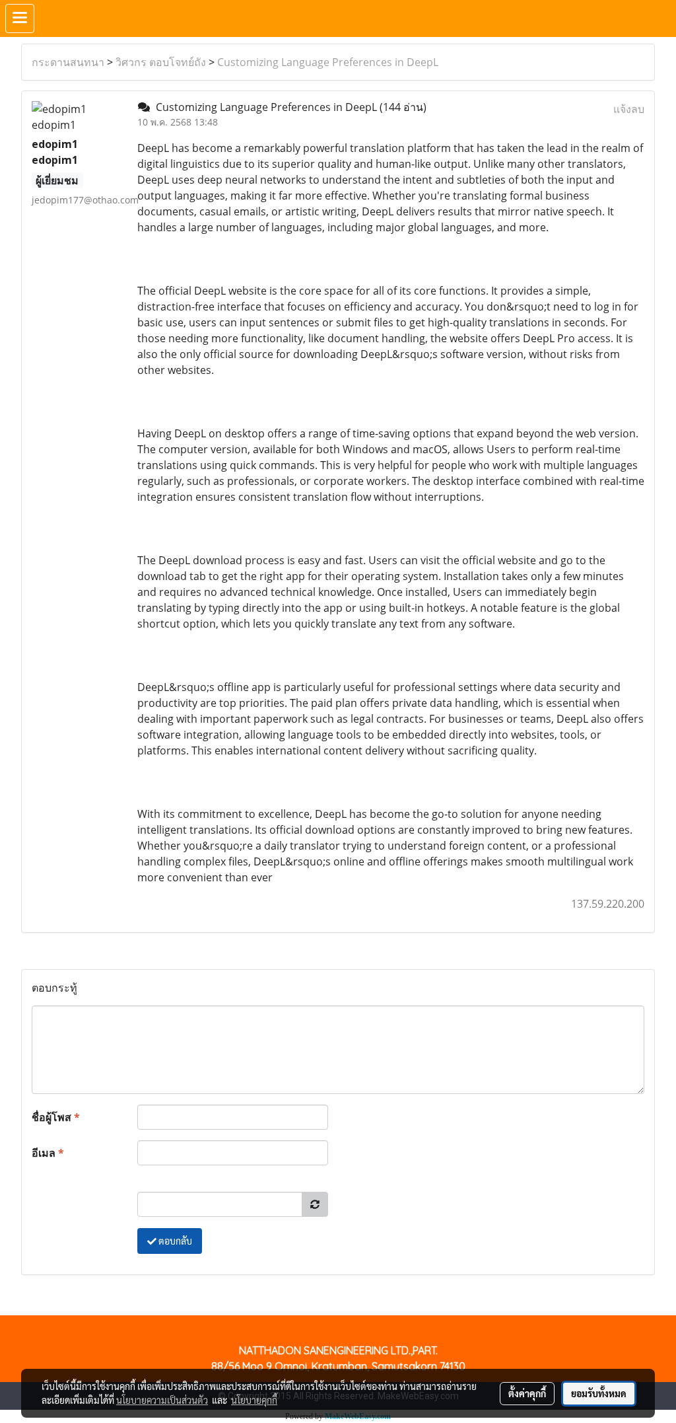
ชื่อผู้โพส (56, 1117)
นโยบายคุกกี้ (254, 1400)
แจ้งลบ (628, 109)
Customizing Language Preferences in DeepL (327, 62)
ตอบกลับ (174, 1241)
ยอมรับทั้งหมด (598, 1393)
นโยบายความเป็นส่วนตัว (162, 1400)
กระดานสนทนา (68, 62)
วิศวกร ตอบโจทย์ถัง (161, 62)
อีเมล (48, 1153)
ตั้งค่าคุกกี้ (527, 1393)
